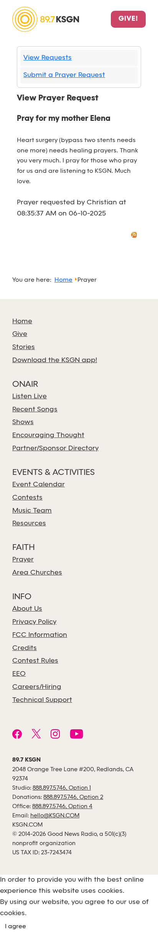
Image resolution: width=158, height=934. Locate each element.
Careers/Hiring (36, 687)
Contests (27, 497)
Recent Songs (35, 409)
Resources (29, 523)
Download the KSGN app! (54, 360)
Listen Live (29, 396)
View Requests (47, 58)
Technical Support (42, 700)
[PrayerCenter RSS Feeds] (134, 236)
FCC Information (39, 635)
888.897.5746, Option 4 (62, 807)
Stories (23, 347)
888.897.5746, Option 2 (73, 797)
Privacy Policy (34, 622)
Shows (23, 422)
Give (19, 334)
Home (22, 321)
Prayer (23, 559)
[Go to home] (45, 18)
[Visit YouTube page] (76, 735)
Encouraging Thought (48, 435)
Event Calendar (38, 484)
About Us (27, 609)
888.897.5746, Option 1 (62, 788)
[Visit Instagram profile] (55, 735)
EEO (19, 674)
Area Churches (37, 572)
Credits (24, 648)
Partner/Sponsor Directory (55, 448)
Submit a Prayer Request (64, 75)
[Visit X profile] (36, 735)
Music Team (32, 511)
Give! (128, 19)
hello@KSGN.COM (54, 816)
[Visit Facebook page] (17, 735)
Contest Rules (35, 661)
